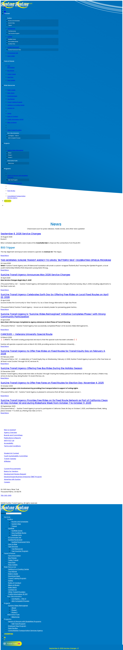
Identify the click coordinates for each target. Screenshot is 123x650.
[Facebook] (5, 7)
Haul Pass (10, 77)
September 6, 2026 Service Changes (21, 233)
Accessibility (8, 443)
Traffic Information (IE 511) (15, 119)
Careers (7, 482)
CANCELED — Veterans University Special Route (26, 334)
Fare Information (11, 66)
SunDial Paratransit (13, 47)
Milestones (11, 163)
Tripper (10, 25)
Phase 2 (10, 157)
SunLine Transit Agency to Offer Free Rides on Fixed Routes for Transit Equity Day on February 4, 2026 (53, 352)
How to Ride (11, 56)
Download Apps (12, 96)
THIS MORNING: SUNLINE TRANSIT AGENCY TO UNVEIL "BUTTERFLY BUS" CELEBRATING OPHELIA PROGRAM (56, 260)
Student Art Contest (11, 453)
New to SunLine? (10, 430)
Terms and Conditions (12, 446)
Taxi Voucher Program (13, 33)
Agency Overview (10, 432)
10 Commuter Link (12, 53)
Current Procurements (12, 469)
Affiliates (7, 461)
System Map (11, 23)
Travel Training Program (14, 102)
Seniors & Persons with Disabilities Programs (17, 176)
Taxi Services (11, 28)
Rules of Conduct (12, 116)
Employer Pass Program (14, 183)
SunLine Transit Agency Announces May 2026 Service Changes (35, 274)
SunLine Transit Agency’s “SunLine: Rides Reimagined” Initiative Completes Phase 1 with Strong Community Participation (53, 315)
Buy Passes (10, 70)
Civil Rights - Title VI (13, 135)
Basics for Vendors (11, 471)
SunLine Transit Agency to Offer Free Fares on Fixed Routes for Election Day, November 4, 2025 (52, 382)
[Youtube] (5, 12)
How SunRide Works (13, 41)
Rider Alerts (10, 93)
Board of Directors (9, 3)
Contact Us (10, 108)
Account (29, 3)
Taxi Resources (12, 31)
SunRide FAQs (11, 44)
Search (6, 205)
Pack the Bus (11, 191)
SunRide (9, 37)
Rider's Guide (11, 90)
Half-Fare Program (13, 180)
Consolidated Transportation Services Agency (16, 197)
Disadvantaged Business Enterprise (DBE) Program (23, 477)
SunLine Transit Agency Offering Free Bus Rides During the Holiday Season (41, 368)
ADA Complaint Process (14, 138)
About (9, 153)
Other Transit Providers (14, 130)
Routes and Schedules (14, 20)
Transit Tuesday (10, 459)
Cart (21, 3)
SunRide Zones (12, 39)
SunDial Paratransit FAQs (14, 49)
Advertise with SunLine (12, 479)
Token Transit (11, 74)
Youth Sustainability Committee (16, 456)
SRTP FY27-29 (9, 441)
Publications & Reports (12, 438)
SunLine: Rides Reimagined (15, 150)
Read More (5, 256)
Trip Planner (11, 99)
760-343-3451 (6, 495)
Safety (9, 113)
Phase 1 (10, 155)
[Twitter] (4, 9)
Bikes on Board (11, 122)
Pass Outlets (11, 80)
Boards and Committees (13, 435)
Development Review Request (15, 474)
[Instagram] (4, 14)
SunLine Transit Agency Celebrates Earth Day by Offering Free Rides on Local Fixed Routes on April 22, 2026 (54, 296)
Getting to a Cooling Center (15, 105)
